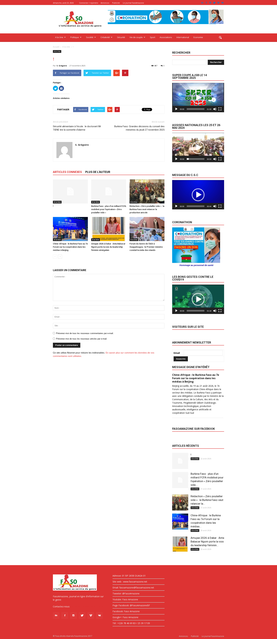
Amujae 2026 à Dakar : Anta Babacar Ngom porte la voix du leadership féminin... (207, 541)
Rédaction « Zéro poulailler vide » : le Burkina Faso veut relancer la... (207, 500)
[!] (70, 191)
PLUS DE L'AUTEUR (97, 172)
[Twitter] (214, 3)
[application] (198, 97)
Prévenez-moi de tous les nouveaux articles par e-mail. (81, 339)
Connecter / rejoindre (88, 3)
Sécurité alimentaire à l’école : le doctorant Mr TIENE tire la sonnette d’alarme (77, 128)
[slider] (195, 109)
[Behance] (202, 3)
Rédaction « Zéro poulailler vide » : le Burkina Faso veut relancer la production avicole (147, 209)
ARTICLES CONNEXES (67, 172)
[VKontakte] (222, 3)
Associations (166, 37)
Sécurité (121, 37)
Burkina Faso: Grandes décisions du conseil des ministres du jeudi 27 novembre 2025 (139, 128)
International (182, 37)
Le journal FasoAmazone (133, 3)
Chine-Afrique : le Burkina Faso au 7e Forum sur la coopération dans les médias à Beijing (70, 246)
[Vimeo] (218, 3)
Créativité (105, 37)
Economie (198, 37)
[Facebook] (206, 3)
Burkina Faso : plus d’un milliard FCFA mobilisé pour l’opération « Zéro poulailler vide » (108, 209)
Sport (152, 37)
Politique (74, 37)
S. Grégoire (62, 65)
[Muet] (214, 109)
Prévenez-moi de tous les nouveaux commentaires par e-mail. (85, 333)
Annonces (105, 3)
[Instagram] (210, 3)
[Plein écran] (220, 109)
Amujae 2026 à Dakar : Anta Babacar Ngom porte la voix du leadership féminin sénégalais (108, 246)
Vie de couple (136, 37)
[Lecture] (176, 109)
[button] (220, 38)
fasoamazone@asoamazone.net (88, 606)
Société (89, 37)
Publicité (116, 3)
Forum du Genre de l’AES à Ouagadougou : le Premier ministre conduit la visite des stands (146, 246)
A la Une (59, 37)
